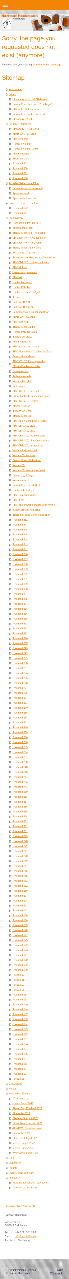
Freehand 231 (20, 831)
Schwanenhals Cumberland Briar (30, 312)
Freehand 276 (20, 692)
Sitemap (31, 1270)
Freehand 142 (20, 1034)
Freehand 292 (20, 653)
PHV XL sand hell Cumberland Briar (32, 351)
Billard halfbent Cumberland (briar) (31, 396)
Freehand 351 (20, 519)
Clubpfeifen (15, 1162)
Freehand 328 (20, 589)
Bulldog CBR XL (21, 302)
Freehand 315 (20, 618)
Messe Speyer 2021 (23, 1148)
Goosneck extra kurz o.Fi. (26, 222)
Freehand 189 (20, 915)
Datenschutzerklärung (24, 1187)
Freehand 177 (20, 935)
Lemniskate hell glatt (23, 490)
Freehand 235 (20, 811)
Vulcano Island (20, 153)
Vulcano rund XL (21, 480)
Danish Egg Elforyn (23, 475)
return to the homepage (48, 64)
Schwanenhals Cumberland (27, 188)
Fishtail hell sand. (22, 282)
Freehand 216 (20, 871)
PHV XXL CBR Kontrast (25, 401)
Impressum (15, 1177)
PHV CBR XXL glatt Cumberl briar (31, 440)
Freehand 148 (20, 1009)
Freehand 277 (20, 687)
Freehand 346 (20, 529)
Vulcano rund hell (22, 341)
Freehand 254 (20, 752)
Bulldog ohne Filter (22, 227)
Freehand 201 (20, 905)
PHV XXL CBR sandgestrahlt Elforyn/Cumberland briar (28, 364)
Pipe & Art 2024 (21, 1113)
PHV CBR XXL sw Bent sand (28, 435)
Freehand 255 (20, 747)
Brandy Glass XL (21, 415)
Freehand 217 (20, 866)
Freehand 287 (20, 668)
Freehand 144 (20, 1024)
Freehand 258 (20, 737)
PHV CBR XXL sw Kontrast (27, 445)
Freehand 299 (20, 648)
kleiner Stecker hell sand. (26, 509)
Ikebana (16, 297)
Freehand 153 (20, 999)
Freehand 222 (20, 846)
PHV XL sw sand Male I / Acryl (29, 420)
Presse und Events (19, 1093)
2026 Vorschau (20, 1098)
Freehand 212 (20, 885)
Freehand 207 (20, 895)
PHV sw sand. (20, 138)
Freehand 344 (20, 539)
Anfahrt (13, 1167)
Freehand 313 (20, 623)
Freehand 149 (20, 1004)
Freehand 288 (20, 663)
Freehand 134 (20, 1044)
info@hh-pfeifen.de (25, 1236)
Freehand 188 (20, 178)
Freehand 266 (20, 712)
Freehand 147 (20, 1014)
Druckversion (17, 1270)
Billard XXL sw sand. (24, 316)
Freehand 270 (20, 707)
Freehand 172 (20, 945)
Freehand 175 (20, 940)
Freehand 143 (20, 1029)
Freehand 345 (20, 534)
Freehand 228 (20, 841)
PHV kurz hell (20, 321)
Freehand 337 (20, 559)
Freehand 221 (20, 851)
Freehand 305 (20, 643)
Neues (12, 94)
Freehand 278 (20, 683)
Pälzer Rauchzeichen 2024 (27, 1123)
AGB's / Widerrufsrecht (21, 1172)
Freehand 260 (20, 727)
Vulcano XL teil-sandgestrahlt (28, 470)
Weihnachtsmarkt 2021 (25, 1153)
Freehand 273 (20, 702)
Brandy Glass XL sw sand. (27, 247)
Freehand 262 (20, 722)
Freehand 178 (20, 930)
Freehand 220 (20, 856)
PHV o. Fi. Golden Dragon (26, 109)
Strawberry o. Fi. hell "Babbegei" (30, 99)
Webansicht (56, 1273)
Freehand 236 (20, 806)
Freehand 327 (20, 594)
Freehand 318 (20, 608)
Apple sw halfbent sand (25, 198)
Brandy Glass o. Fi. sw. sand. (28, 114)
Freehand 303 (20, 163)
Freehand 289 (20, 658)
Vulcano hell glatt (22, 381)
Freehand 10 (19, 1073)
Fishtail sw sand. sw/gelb (26, 292)
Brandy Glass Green (23, 356)
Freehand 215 (20, 875)
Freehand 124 (20, 1059)
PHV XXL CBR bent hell (25, 391)
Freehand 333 (20, 569)
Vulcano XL (18, 465)
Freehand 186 (20, 920)
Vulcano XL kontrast (23, 455)
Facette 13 (18, 974)
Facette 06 (18, 989)
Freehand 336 (20, 564)
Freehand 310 (20, 638)
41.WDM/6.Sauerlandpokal (27, 1128)
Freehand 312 (20, 628)
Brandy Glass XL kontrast (26, 460)
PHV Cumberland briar (24, 495)
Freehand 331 (20, 579)
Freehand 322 (20, 208)
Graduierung (15, 1083)
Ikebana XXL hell (21, 410)
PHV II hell (18, 500)
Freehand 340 (20, 554)
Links (12, 1157)
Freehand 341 (20, 549)
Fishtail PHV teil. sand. (25, 331)
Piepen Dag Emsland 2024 (27, 1108)
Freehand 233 (20, 821)
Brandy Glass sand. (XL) (26, 485)
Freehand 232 (20, 826)
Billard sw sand (20, 158)
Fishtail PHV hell (21, 287)
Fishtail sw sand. (21, 143)
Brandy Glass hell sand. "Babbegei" (32, 104)
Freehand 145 (20, 1019)
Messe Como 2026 (22, 1103)
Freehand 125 (20, 1054)
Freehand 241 (20, 786)
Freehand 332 (20, 574)
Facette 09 (18, 984)
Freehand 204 (20, 900)
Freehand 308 (20, 168)
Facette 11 (18, 979)
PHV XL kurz (19, 267)
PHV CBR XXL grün (23, 425)
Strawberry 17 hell (22, 119)
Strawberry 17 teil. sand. (25, 128)
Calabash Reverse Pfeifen (23, 203)
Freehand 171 (20, 955)
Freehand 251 (20, 757)
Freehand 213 (20, 880)
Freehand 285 (20, 678)
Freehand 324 (20, 603)
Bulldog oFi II (19, 386)
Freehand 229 (20, 836)
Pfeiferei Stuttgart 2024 (25, 1118)
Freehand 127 (20, 1049)
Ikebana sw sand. (22, 336)
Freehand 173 (20, 950)
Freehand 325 (20, 598)
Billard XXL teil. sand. (24, 133)
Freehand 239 (20, 791)
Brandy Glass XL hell (24, 326)
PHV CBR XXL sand (23, 430)
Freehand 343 (20, 544)
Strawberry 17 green (23, 252)
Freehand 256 (20, 742)
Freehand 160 (20, 969)
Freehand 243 (20, 781)
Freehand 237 (20, 801)
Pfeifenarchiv (16, 218)
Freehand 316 (20, 613)
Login (60, 1269)
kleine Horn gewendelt (24, 272)
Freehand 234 (20, 816)
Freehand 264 (20, 717)
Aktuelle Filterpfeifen (20, 124)
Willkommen (15, 89)
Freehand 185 (20, 925)
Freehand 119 (19, 1063)
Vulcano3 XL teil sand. (25, 450)
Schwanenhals (20, 371)
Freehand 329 (20, 584)
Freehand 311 (19, 633)
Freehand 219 (20, 861)
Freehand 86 (19, 1068)
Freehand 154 (20, 994)
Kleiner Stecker (21, 406)
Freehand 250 (20, 762)
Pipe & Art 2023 (21, 1133)
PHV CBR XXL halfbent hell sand (30, 262)
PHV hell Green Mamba (25, 346)
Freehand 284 (20, 673)
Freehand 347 (20, 524)
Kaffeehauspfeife (21, 376)
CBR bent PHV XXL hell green (29, 237)
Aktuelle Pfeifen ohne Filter (24, 183)
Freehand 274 (20, 697)
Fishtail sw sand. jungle (25, 148)
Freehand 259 (20, 732)
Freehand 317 (20, 213)
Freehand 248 (20, 767)
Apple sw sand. (21, 193)
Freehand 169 (20, 965)
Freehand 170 (20, 960)
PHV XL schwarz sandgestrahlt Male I (33, 504)
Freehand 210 (20, 890)
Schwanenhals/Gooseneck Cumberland (34, 257)
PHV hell (17, 277)
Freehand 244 (20, 777)
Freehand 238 (20, 796)
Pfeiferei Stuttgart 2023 (25, 1138)
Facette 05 (18, 1078)
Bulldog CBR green (23, 307)
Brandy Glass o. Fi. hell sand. (29, 232)
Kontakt (13, 1088)
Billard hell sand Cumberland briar (31, 514)
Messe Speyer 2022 (23, 1143)
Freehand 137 (20, 1039)
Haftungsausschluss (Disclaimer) (30, 1182)
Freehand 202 (20, 173)
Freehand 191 (20, 910)
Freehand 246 (20, 772)
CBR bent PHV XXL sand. (27, 242)
